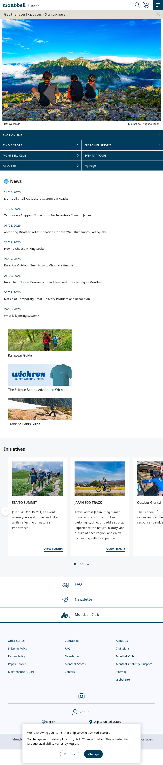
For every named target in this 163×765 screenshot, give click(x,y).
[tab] (75, 564)
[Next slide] (157, 511)
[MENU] (158, 5)
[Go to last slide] (5, 511)
